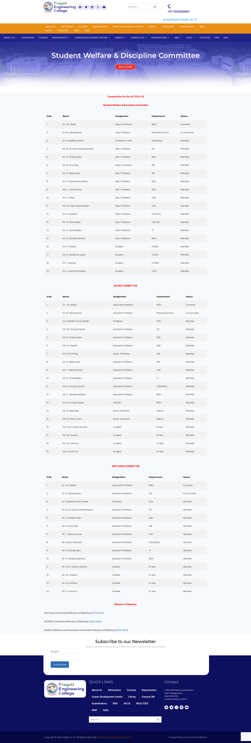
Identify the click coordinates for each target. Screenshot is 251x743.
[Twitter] (86, 7)
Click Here (97, 612)
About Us (50, 26)
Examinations (187, 26)
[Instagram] (98, 7)
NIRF (76, 30)
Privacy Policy (176, 737)
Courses (83, 26)
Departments (100, 26)
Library (152, 26)
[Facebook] (80, 7)
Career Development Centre (128, 26)
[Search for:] (143, 6)
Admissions (67, 26)
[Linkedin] (92, 7)
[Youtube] (104, 7)
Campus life (168, 26)
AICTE (49, 30)
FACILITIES (62, 30)
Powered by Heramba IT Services (114, 737)
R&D (202, 26)
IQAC (87, 30)
